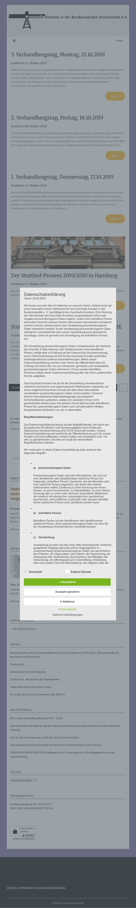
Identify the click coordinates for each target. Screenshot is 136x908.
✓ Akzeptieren (67, 581)
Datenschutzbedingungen (68, 614)
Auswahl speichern (67, 591)
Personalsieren (68, 609)
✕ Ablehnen (67, 601)
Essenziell (35, 571)
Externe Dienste (81, 571)
